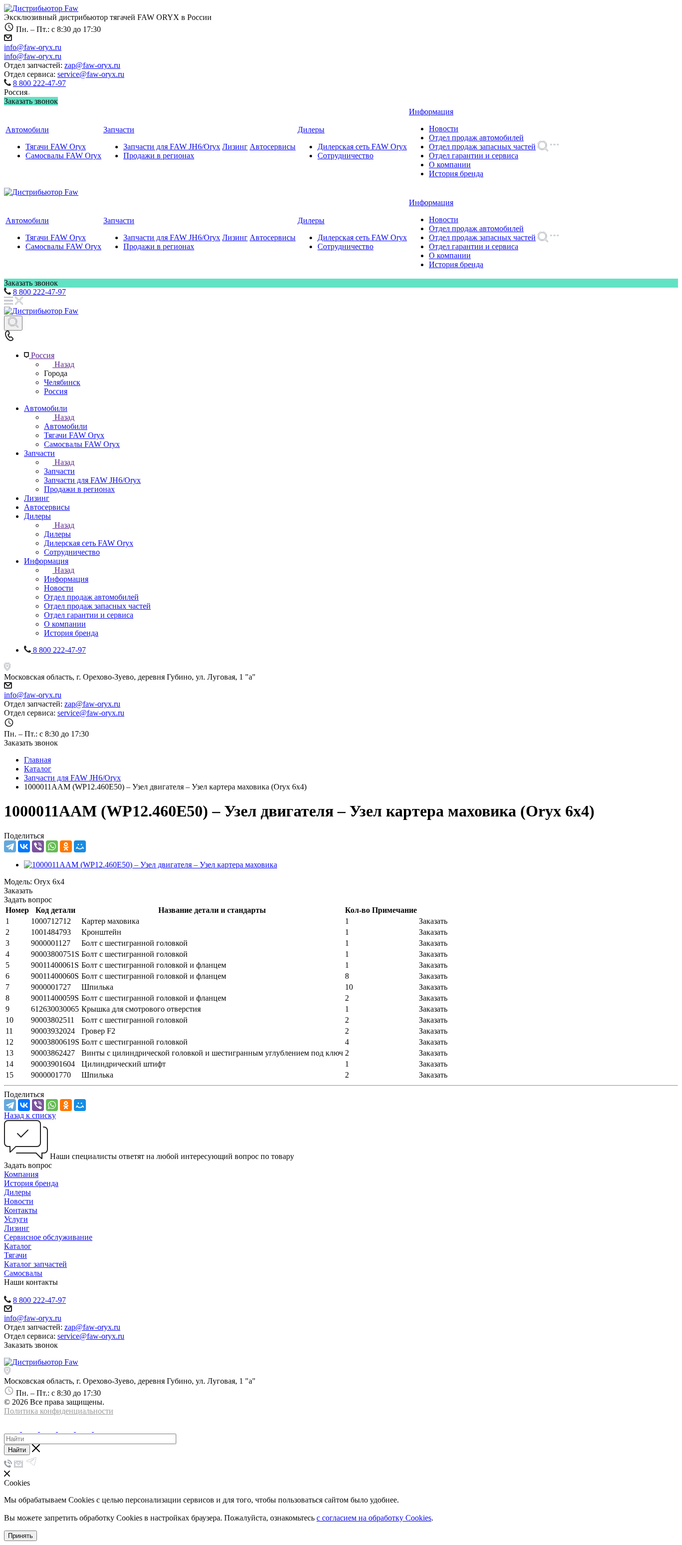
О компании (450, 164)
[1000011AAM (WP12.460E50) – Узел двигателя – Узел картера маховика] (150, 864)
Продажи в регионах (158, 155)
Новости (443, 128)
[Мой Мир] (80, 846)
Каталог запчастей (35, 1264)
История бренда (456, 173)
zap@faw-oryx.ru (92, 65)
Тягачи (15, 1255)
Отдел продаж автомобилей (476, 137)
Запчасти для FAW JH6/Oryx (171, 146)
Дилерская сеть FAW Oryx (362, 146)
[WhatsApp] (52, 846)
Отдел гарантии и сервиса (473, 155)
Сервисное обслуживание (48, 1237)
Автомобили (27, 129)
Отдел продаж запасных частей (482, 146)
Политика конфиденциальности (58, 1411)
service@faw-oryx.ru (90, 74)
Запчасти (118, 129)
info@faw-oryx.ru (32, 47)
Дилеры (311, 129)
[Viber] (38, 846)
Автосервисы (273, 146)
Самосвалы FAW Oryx (63, 155)
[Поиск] (13, 323)
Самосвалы (23, 1273)
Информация (431, 111)
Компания (21, 1174)
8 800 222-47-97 (39, 83)
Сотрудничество (345, 155)
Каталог (17, 1246)
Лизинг (235, 146)
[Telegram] (10, 846)
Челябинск (62, 382)
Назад (64, 364)
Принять (20, 1536)
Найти (17, 1450)
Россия (55, 391)
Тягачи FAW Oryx (55, 146)
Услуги (16, 1219)
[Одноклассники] (66, 846)
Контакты (20, 1210)
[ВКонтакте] (24, 846)
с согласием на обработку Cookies (374, 1518)
